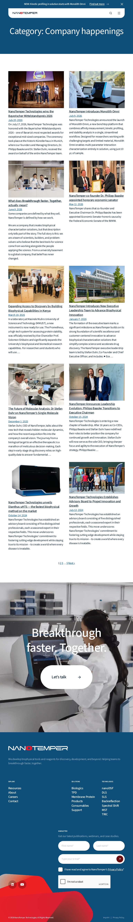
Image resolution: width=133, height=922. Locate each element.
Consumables (80, 806)
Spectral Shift (110, 806)
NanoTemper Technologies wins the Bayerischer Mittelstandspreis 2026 (31, 113)
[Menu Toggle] (119, 13)
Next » (71, 563)
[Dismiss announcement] (122, 4)
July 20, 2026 (15, 120)
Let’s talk (59, 677)
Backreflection (111, 801)
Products (77, 801)
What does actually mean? (35, 203)
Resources (14, 788)
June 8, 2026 (15, 209)
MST (104, 810)
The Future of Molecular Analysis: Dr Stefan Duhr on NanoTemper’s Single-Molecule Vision (35, 413)
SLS (104, 797)
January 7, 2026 (77, 319)
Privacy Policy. (119, 917)
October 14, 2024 (17, 515)
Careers (13, 797)
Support (77, 810)
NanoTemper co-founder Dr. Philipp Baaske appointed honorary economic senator (96, 198)
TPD (74, 792)
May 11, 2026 (76, 204)
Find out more (97, 4)
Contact (13, 801)
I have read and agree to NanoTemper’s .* (94, 869)
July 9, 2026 (75, 116)
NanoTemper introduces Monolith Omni (94, 111)
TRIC (105, 814)
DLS (104, 792)
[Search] (110, 13)
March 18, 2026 (16, 315)
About (12, 792)
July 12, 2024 (76, 510)
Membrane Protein (83, 797)
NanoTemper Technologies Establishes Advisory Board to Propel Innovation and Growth (95, 501)
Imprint (106, 917)
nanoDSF (107, 788)
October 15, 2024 (78, 417)
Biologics (77, 788)
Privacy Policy (115, 869)
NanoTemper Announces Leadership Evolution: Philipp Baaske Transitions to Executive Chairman (94, 408)
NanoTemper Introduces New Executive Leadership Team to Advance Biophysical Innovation (95, 310)
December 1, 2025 (18, 421)
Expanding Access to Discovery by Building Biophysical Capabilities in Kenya (35, 308)
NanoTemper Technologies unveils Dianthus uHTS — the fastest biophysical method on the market (33, 506)
